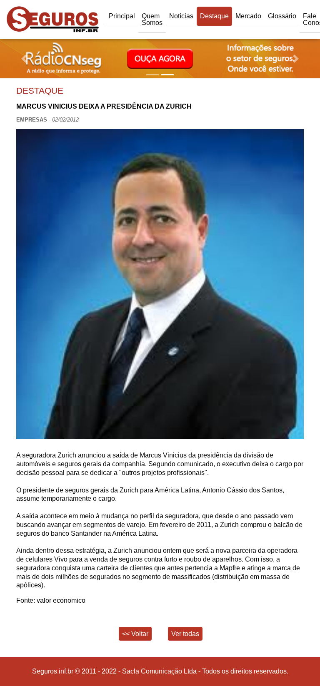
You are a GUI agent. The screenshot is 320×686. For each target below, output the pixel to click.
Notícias (181, 16)
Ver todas (185, 633)
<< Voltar (135, 633)
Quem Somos (152, 19)
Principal (122, 16)
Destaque (214, 16)
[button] (24, 59)
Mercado (248, 16)
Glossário (282, 16)
